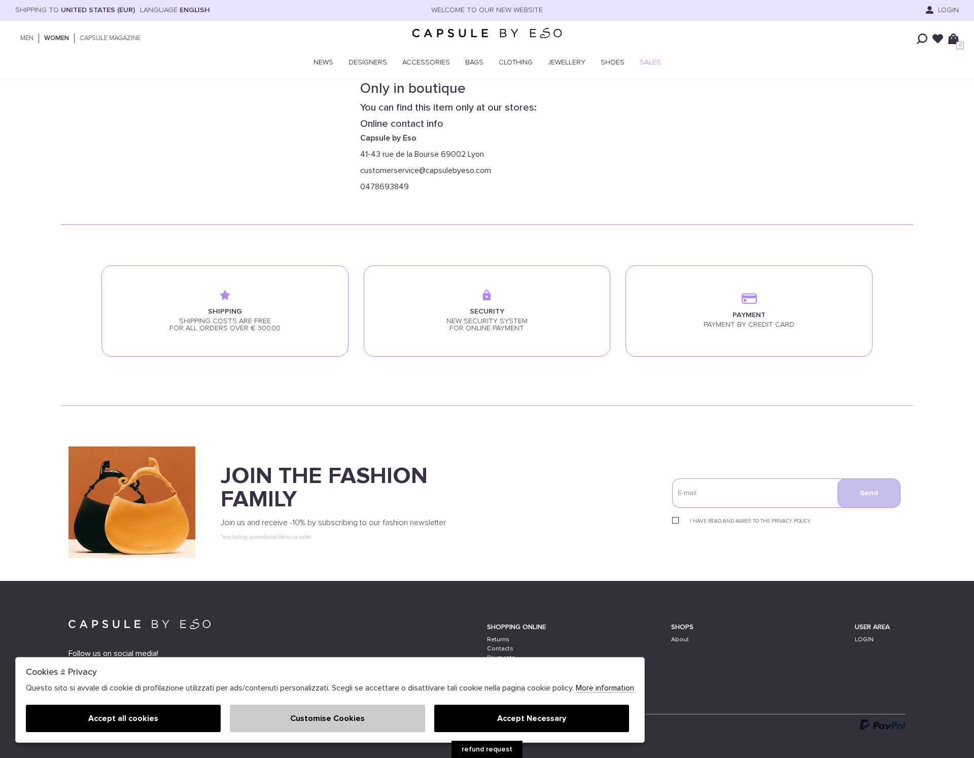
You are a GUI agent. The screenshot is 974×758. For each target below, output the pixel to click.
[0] (953, 38)
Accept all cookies (123, 718)
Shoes (612, 62)
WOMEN (56, 38)
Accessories (426, 62)
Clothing (516, 62)
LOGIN (947, 10)
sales (650, 62)
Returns (498, 639)
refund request (487, 749)
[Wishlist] (937, 38)
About (680, 639)
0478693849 (384, 187)
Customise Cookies (327, 718)
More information (605, 688)
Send (869, 493)
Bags (474, 62)
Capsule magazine (110, 38)
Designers (368, 62)
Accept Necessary (531, 718)
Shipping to (75, 10)
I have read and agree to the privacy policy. (750, 521)
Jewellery (566, 62)
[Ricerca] (922, 38)
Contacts (500, 648)
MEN (26, 38)
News (323, 62)
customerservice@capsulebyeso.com (425, 170)
